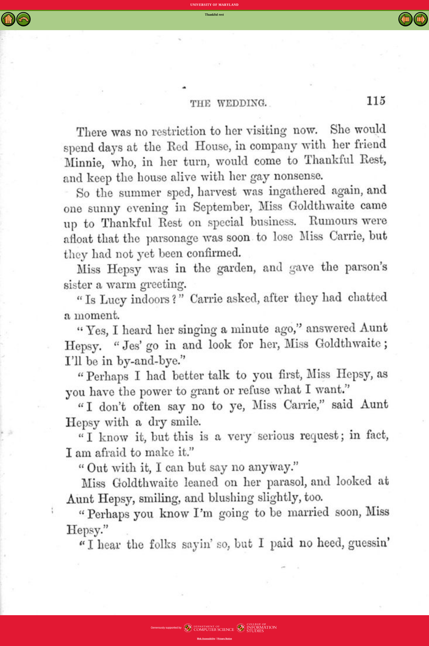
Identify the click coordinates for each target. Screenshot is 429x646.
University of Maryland (214, 4)
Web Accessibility (206, 639)
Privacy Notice (224, 639)
